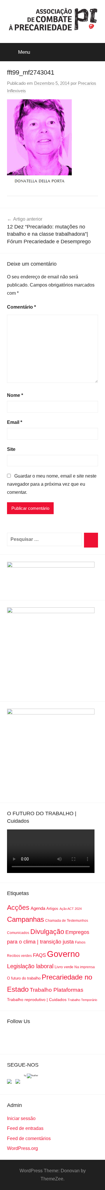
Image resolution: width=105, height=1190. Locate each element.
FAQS (39, 955)
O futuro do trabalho (24, 978)
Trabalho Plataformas (56, 990)
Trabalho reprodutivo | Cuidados (36, 999)
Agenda (38, 908)
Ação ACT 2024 (71, 908)
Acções (18, 907)
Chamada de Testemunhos (66, 921)
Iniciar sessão (21, 1118)
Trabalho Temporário (82, 1000)
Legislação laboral (30, 966)
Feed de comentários (29, 1138)
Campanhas (25, 919)
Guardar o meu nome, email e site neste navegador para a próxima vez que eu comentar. (52, 484)
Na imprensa (84, 967)
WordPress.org (22, 1148)
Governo (63, 954)
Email (14, 422)
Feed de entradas (25, 1128)
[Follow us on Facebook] (10, 1082)
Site (11, 449)
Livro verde (64, 967)
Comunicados (18, 933)
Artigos (52, 908)
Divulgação (47, 931)
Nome (15, 395)
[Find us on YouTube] (18, 1082)
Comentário (21, 307)
